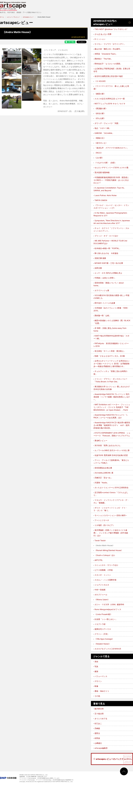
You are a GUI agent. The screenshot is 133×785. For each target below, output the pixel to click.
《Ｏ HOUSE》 (101, 81)
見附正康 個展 (100, 258)
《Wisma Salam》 (102, 599)
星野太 (97, 733)
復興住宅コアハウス (103, 629)
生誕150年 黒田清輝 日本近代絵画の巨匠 (111, 455)
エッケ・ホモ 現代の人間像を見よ (108, 273)
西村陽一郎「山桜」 (103, 315)
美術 (96, 661)
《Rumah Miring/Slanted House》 (109, 550)
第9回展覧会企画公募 (103, 468)
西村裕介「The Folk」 (104, 59)
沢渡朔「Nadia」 (102, 482)
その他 (97, 696)
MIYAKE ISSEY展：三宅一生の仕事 (109, 263)
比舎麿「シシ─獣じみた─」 (106, 619)
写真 (96, 666)
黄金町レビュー (101, 440)
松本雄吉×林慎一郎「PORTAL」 (108, 248)
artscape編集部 (101, 748)
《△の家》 (99, 158)
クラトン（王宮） (102, 634)
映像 (96, 686)
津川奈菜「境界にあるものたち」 (108, 445)
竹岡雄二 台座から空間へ (105, 278)
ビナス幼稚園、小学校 (104, 570)
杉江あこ (98, 723)
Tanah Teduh (100, 540)
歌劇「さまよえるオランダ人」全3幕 (110, 356)
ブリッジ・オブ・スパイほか (106, 236)
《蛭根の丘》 (100, 138)
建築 (96, 671)
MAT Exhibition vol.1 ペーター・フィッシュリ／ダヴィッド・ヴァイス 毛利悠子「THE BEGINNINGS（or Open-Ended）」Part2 (112, 407)
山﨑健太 (98, 743)
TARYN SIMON (101, 200)
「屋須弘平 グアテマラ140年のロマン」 (112, 148)
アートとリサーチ (102, 520)
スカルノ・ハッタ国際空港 (105, 580)
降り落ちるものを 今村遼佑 (106, 253)
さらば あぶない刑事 (103, 34)
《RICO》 (99, 153)
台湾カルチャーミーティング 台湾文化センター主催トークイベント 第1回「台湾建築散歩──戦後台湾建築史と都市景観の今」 (112, 363)
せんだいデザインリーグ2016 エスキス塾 (111, 167)
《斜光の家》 (100, 113)
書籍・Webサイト (102, 691)
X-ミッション (100, 39)
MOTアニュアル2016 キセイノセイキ (110, 103)
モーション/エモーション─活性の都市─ (111, 515)
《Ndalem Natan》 (103, 644)
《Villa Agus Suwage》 (104, 639)
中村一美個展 (100, 590)
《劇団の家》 (100, 94)
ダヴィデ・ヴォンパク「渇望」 (107, 123)
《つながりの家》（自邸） (105, 162)
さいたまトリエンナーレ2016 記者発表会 (111, 487)
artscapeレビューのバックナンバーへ (114, 759)
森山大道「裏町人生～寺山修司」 (108, 49)
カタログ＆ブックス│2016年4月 (108, 649)
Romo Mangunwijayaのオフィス (108, 609)
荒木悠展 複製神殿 (102, 172)
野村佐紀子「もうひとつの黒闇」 (108, 64)
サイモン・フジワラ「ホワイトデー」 (110, 44)
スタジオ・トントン (103, 575)
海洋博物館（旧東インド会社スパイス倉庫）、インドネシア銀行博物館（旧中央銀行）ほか (111, 533)
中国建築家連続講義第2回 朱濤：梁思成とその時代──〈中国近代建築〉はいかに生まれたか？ (111, 180)
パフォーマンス (101, 676)
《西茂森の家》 (101, 108)
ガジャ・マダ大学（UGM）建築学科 (109, 604)
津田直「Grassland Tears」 (106, 54)
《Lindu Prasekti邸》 (103, 614)
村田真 (97, 738)
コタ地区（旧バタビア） (105, 525)
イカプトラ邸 (100, 624)
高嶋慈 (97, 728)
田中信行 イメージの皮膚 (105, 303)
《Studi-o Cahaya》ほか (105, 555)
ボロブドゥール (101, 594)
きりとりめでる (101, 718)
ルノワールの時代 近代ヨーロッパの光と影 (112, 450)
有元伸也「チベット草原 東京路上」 (110, 351)
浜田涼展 (98, 268)
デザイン (98, 681)
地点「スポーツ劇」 (103, 128)
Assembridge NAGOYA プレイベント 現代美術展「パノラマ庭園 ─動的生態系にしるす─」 (112, 397)
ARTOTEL (99, 560)
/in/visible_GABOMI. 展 (104, 473)
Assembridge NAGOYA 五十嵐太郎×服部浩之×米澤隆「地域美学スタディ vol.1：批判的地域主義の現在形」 (112, 425)
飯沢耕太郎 (99, 709)
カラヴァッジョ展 (102, 290)
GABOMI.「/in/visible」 (104, 133)
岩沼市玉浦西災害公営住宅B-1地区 (109, 76)
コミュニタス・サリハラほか (106, 565)
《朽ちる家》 (100, 118)
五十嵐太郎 (99, 713)
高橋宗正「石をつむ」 (104, 478)
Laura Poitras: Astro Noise (106, 195)
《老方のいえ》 (101, 143)
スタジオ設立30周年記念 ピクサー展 (110, 99)
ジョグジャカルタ (102, 585)
